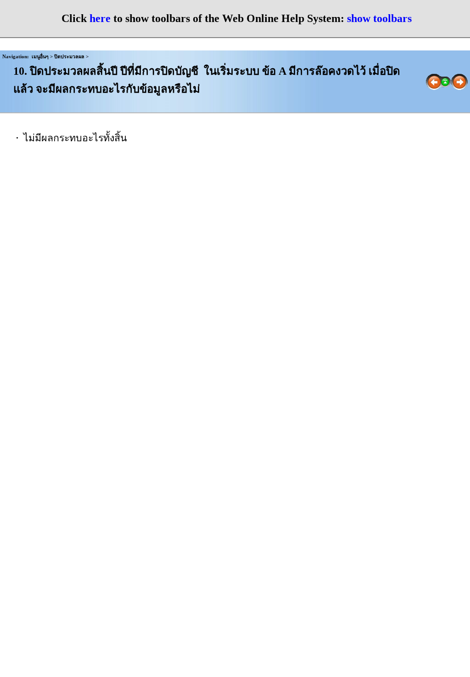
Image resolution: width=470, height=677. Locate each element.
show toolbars (379, 18)
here (100, 18)
